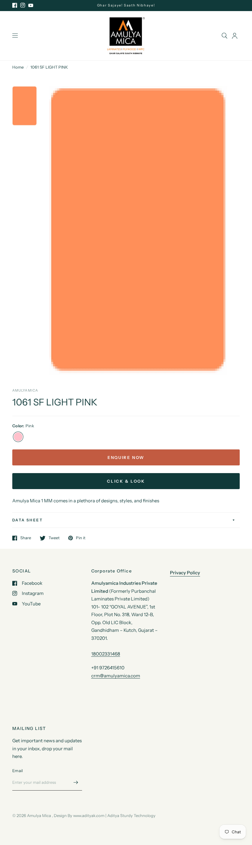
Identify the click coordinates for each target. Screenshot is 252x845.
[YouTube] (30, 5)
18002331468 (105, 654)
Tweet (54, 538)
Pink (18, 437)
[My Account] (235, 35)
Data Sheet (27, 520)
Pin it (80, 538)
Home (18, 67)
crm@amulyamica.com (115, 676)
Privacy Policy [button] (185, 573)
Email (17, 770)
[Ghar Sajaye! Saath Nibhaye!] (126, 5)
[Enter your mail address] (76, 783)
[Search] (224, 35)
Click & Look (126, 481)
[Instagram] (22, 5)
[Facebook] (14, 5)
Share (25, 538)
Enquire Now (126, 457)
